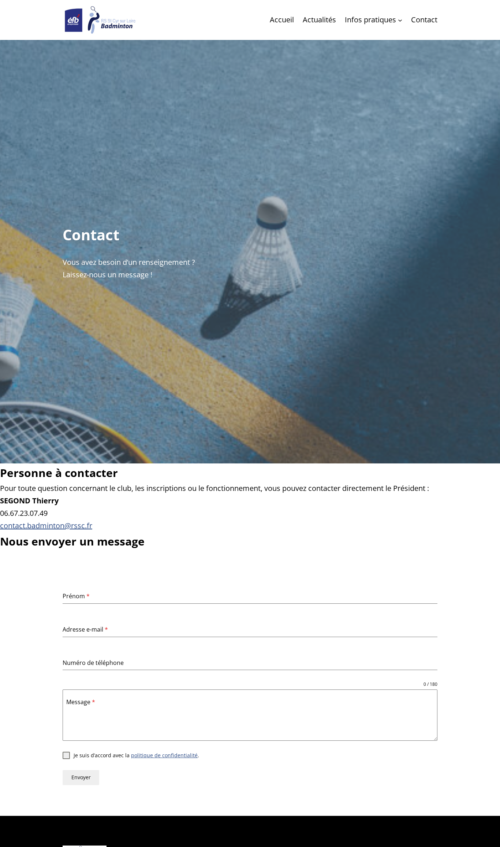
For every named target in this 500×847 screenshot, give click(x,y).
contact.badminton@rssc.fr (46, 525)
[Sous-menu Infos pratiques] (400, 20)
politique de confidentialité (164, 755)
